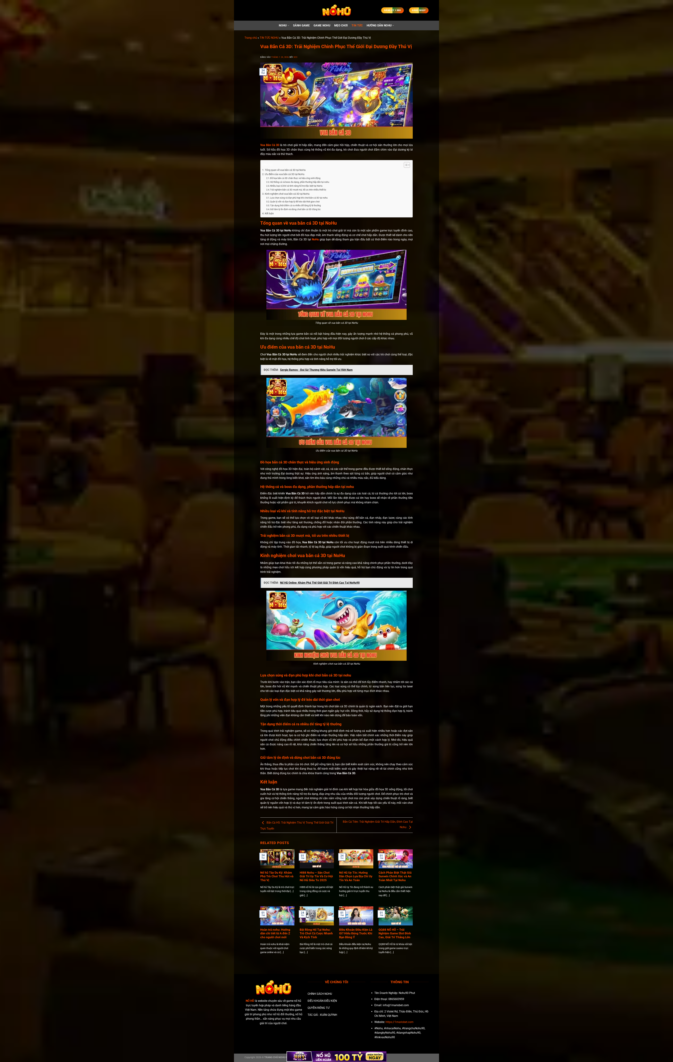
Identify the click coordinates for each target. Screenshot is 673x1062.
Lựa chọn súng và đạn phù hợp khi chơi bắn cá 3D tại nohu (299, 197)
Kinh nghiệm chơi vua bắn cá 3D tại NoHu (287, 193)
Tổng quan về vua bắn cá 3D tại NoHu (285, 170)
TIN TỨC (357, 25)
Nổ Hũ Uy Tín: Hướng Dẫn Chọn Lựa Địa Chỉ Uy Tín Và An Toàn (355, 876)
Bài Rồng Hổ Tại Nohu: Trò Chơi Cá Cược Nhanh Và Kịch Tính (316, 933)
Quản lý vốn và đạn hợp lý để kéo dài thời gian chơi (294, 201)
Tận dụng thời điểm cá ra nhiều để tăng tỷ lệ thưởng (295, 205)
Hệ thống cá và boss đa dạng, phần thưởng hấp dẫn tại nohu (299, 182)
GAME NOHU (322, 25)
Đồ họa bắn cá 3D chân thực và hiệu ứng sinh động (295, 178)
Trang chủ (250, 37)
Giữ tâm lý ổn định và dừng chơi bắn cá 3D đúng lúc (295, 209)
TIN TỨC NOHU (269, 37)
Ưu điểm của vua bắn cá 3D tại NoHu (284, 174)
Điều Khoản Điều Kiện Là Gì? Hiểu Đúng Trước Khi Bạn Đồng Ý (355, 933)
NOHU (283, 25)
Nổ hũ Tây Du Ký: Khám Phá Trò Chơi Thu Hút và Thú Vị (276, 876)
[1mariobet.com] (336, 10)
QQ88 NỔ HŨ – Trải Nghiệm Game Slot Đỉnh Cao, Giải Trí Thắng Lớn (395, 933)
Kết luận (269, 213)
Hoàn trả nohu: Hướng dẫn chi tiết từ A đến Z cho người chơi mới (275, 933)
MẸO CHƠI (341, 25)
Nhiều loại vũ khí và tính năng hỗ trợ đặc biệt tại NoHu (296, 186)
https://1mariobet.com (399, 1022)
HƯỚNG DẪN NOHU (379, 25)
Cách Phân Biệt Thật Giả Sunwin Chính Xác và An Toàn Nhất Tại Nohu (395, 876)
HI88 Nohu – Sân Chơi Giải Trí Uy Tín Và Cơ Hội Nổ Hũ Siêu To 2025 (316, 876)
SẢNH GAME (301, 25)
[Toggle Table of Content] (405, 165)
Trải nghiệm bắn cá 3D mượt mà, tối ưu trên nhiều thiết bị (298, 189)
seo (296, 57)
